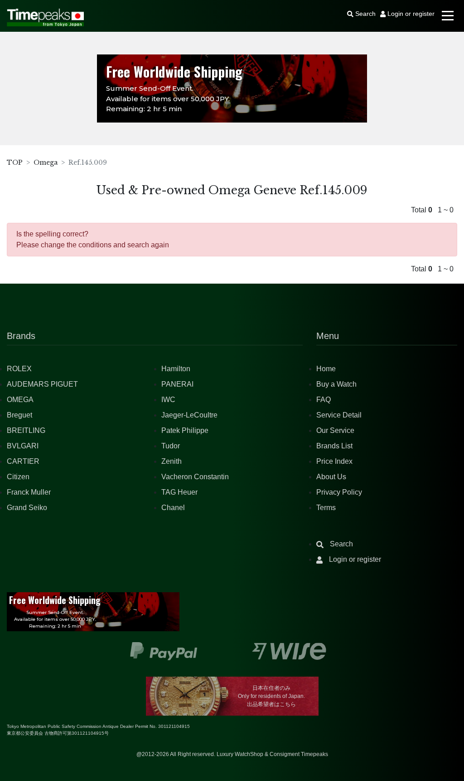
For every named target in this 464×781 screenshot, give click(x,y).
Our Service (335, 430)
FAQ (323, 399)
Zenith (171, 461)
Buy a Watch (336, 384)
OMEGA (20, 399)
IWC (168, 399)
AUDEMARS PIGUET (42, 384)
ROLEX (19, 369)
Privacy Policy (339, 492)
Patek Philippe (184, 430)
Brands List (334, 446)
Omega (46, 162)
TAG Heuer (179, 492)
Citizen (18, 477)
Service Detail (339, 415)
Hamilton (175, 369)
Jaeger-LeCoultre (189, 415)
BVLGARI (23, 446)
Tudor (170, 446)
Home (326, 369)
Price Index (334, 461)
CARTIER (23, 461)
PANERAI (177, 384)
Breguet (19, 415)
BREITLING (26, 430)
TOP (15, 162)
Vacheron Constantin (195, 477)
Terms (326, 507)
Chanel (173, 507)
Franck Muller (29, 492)
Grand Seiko (27, 507)
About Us (331, 477)
